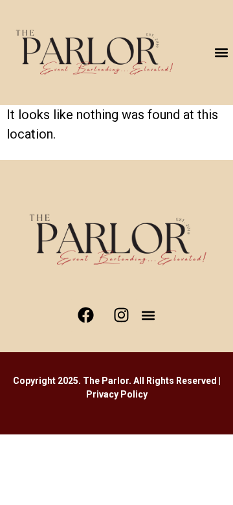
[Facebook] (86, 315)
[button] (221, 52)
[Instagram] (121, 315)
